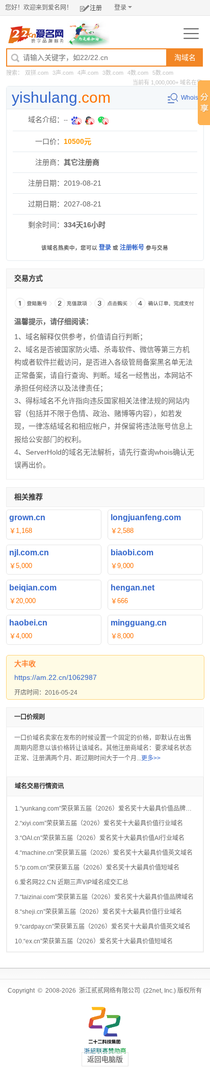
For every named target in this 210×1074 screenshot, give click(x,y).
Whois (189, 97)
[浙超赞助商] (88, 33)
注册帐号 (132, 247)
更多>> (151, 758)
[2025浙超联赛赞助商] (105, 1030)
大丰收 (25, 664)
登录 (120, 7)
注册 (96, 8)
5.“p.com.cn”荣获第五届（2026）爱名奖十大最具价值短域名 (97, 867)
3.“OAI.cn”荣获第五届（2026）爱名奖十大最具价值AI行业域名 (100, 838)
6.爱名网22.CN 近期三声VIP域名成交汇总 (71, 882)
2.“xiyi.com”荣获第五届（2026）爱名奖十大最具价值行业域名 (99, 823)
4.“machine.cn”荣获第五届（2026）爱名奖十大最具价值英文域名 (104, 852)
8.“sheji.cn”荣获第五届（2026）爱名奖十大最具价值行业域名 (98, 911)
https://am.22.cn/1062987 (55, 677)
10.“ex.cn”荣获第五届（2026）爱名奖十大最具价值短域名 (94, 941)
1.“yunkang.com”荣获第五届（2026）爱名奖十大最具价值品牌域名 (106, 808)
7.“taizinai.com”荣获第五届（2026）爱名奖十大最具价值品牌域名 (104, 897)
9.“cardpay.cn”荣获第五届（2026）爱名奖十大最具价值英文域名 (103, 926)
